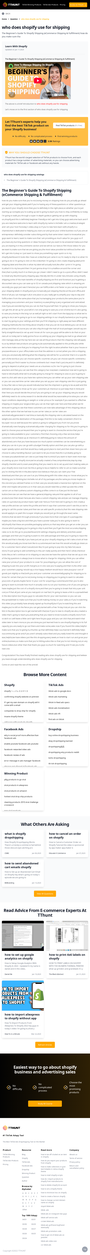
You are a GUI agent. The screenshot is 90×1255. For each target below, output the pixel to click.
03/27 (33, 1229)
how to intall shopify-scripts (52, 1175)
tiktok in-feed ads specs (59, 702)
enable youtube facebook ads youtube (21, 743)
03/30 (24, 1224)
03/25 (33, 1233)
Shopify (25, 1158)
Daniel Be (8, 974)
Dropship (25, 1169)
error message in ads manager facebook (22, 760)
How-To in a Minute (12, 1034)
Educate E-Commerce (57, 853)
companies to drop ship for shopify (20, 711)
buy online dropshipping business (64, 735)
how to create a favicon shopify (53, 1196)
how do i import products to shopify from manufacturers (52, 1180)
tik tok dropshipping (58, 763)
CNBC (7, 853)
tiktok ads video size (49, 1241)
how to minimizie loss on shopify (54, 1192)
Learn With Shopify (16, 46)
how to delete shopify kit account (54, 1185)
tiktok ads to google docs (60, 691)
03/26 (24, 1233)
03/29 (33, 1224)
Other (24, 1209)
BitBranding (9, 883)
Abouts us (73, 1154)
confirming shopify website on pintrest (21, 696)
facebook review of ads (14, 755)
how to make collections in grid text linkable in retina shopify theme (53, 1169)
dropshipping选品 (56, 746)
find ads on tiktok (56, 719)
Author (24, 1181)
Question (14, 19)
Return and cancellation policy (76, 1167)
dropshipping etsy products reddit (64, 752)
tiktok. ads (45, 1210)
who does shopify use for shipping (35, 19)
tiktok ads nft (54, 713)
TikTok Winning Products (31, 5)
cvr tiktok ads (46, 1245)
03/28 (24, 1229)
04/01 (24, 1219)
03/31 (33, 1219)
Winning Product (28, 1173)
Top (84, 1249)
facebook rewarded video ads (17, 749)
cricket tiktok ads (47, 1221)
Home (4, 19)
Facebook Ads (27, 1166)
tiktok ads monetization (59, 708)
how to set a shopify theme (51, 1189)
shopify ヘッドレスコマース (16, 691)
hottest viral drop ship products (18, 796)
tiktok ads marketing (58, 696)
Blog (23, 1154)
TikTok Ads (26, 1162)
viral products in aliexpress (16, 785)
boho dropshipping (57, 758)
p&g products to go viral (15, 779)
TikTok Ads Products (50, 5)
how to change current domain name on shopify (53, 1201)
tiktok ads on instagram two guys (54, 1214)
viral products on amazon (15, 791)
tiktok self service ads (49, 1217)
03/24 (24, 1238)
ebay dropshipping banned (61, 741)
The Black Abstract (56, 974)
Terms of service (75, 1158)
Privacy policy (74, 1162)
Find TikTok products (69, 125)
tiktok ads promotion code (51, 1231)
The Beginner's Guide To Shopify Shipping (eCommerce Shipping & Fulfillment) (41, 180)
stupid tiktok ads (47, 1206)
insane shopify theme (13, 716)
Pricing (62, 5)
